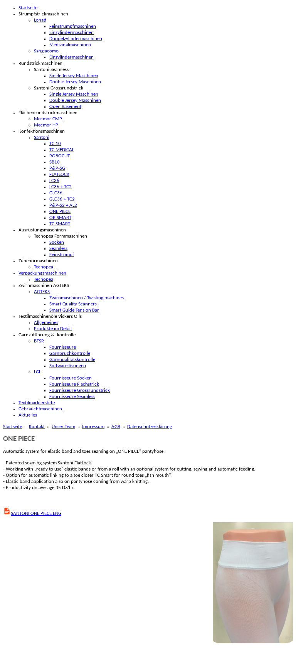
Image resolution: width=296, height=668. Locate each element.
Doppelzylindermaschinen (75, 38)
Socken (56, 242)
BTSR (39, 341)
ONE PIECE (60, 211)
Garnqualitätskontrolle (72, 359)
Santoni (41, 137)
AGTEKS (42, 291)
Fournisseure (62, 347)
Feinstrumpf (61, 254)
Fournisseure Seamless (72, 396)
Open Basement (65, 106)
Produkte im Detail (53, 328)
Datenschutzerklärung (149, 426)
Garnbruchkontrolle (69, 353)
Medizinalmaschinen (70, 44)
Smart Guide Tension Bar (74, 310)
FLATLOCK (59, 174)
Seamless (58, 248)
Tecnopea (43, 267)
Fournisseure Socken (70, 378)
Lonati (40, 20)
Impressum (93, 426)
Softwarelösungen (67, 365)
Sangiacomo (46, 51)
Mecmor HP (46, 125)
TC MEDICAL (61, 149)
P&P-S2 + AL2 (63, 205)
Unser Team (63, 426)
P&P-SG (57, 168)
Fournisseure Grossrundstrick (79, 390)
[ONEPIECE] (253, 641)
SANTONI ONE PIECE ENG (36, 513)
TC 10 (55, 143)
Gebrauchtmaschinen (40, 409)
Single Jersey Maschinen (73, 75)
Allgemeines (46, 322)
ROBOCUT (59, 156)
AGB (115, 426)
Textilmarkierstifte (36, 402)
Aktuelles (27, 415)
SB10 (54, 162)
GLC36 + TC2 (62, 199)
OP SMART (60, 217)
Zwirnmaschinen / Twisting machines (86, 297)
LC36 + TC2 (60, 186)
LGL (37, 371)
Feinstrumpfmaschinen (72, 26)
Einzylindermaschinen (71, 32)
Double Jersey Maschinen (75, 81)
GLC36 (55, 193)
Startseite (27, 7)
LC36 (54, 180)
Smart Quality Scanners (73, 304)
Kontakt (37, 426)
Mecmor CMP (48, 118)
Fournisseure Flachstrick (74, 384)
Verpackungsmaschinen (42, 273)
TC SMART (59, 223)
